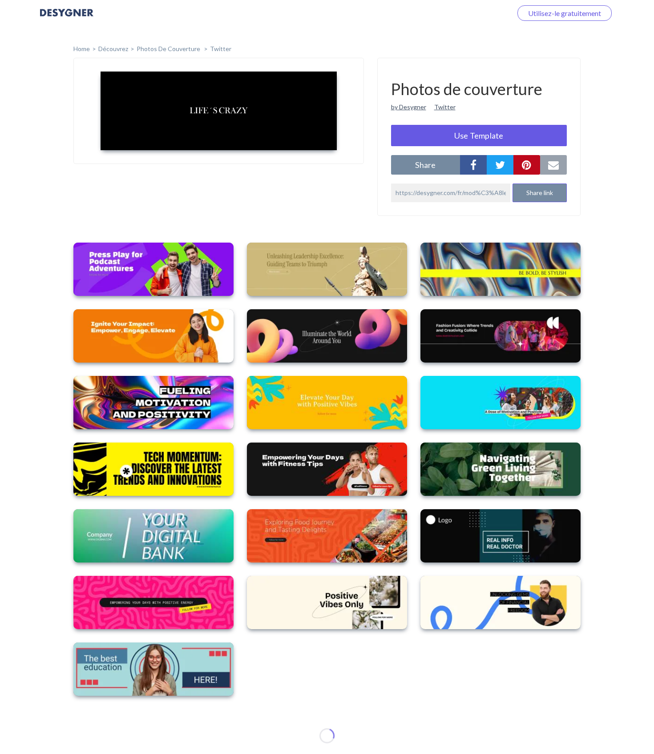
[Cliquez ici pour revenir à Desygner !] (66, 19)
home (81, 48)
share (425, 165)
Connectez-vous (476, 13)
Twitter (220, 48)
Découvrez (113, 48)
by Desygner (408, 107)
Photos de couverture (169, 48)
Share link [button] (539, 192)
